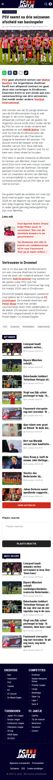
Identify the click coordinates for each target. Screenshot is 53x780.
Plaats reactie (26, 543)
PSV (4, 79)
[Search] (46, 4)
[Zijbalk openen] (2, 4)
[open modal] (50, 4)
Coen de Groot (15, 26)
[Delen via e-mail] (20, 73)
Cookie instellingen (35, 768)
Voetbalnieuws (9, 12)
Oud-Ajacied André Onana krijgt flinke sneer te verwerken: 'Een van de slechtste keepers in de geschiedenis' (32, 230)
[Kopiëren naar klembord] (26, 73)
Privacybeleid (37, 763)
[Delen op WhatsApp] (4, 73)
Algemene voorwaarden (20, 763)
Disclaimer (14, 768)
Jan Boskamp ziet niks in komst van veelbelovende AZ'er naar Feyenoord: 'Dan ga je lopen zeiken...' (32, 247)
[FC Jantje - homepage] (26, 753)
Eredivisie (15, 327)
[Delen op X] (15, 73)
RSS (23, 768)
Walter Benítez (44, 327)
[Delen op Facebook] (10, 73)
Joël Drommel (22, 278)
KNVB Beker (31, 129)
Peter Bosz (9, 303)
